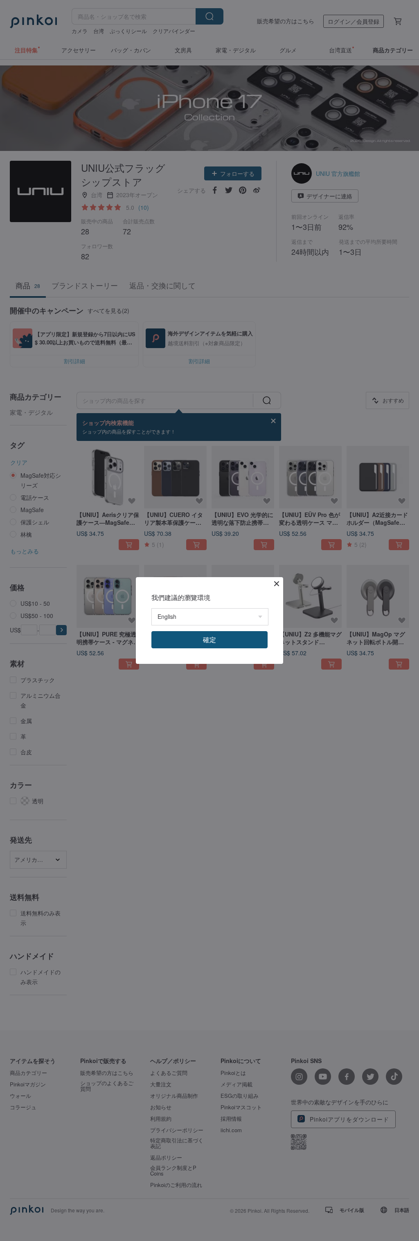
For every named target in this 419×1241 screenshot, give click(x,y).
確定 (209, 639)
